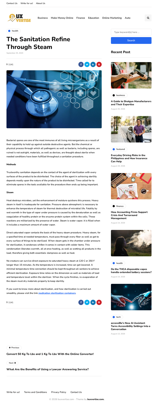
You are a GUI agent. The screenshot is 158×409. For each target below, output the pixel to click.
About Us (40, 3)
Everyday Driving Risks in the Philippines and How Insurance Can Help (129, 158)
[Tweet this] (87, 64)
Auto (127, 18)
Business (43, 18)
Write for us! (27, 3)
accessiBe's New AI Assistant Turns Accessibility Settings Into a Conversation (130, 326)
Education (93, 18)
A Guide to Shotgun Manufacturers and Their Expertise (131, 103)
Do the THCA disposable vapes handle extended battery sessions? (131, 270)
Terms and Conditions (35, 392)
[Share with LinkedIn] (93, 64)
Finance (80, 18)
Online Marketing (112, 18)
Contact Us (11, 3)
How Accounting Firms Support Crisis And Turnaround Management (129, 215)
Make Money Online (62, 18)
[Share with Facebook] (81, 64)
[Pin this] (99, 64)
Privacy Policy (58, 392)
